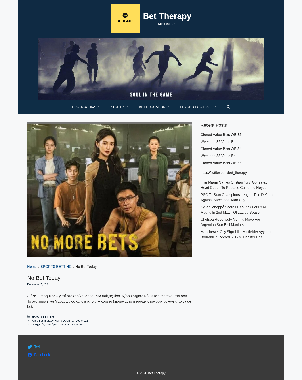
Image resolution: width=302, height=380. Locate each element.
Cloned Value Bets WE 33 (221, 163)
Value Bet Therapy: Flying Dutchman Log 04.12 (59, 320)
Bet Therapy (167, 16)
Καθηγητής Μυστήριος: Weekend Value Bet (57, 324)
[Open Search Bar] (228, 107)
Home (32, 267)
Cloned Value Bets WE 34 (221, 149)
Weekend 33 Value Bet (219, 156)
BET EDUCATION (152, 107)
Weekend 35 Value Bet (219, 142)
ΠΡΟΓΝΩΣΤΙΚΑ (83, 107)
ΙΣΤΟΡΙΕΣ (117, 107)
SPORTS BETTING (56, 267)
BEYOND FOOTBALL (196, 107)
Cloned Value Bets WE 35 (221, 135)
